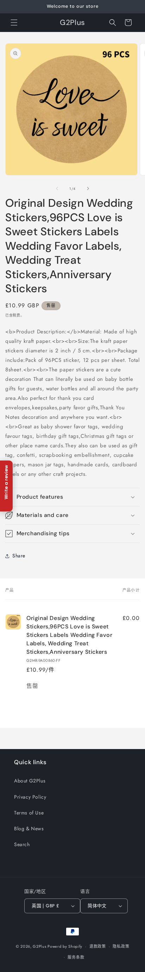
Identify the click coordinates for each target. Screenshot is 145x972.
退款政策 (97, 946)
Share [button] (18, 555)
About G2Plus (29, 780)
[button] (14, 22)
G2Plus (39, 946)
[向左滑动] (57, 188)
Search (22, 844)
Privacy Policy (30, 796)
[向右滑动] (88, 188)
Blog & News (29, 828)
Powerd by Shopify (65, 946)
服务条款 (76, 957)
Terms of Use (29, 812)
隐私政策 (121, 946)
